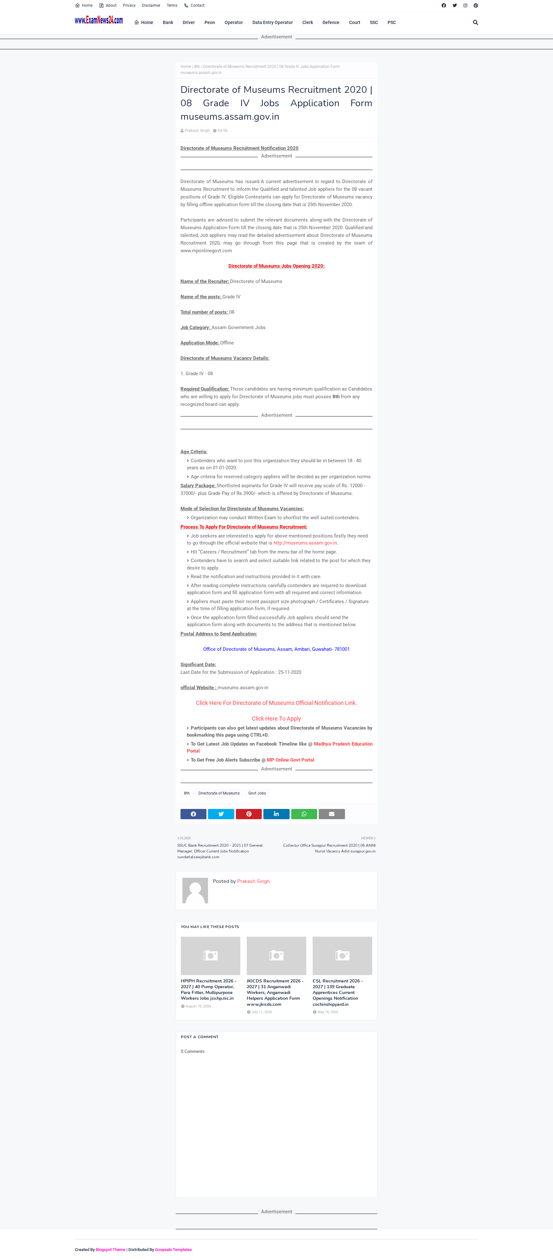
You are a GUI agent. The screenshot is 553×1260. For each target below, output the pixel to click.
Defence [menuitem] (331, 22)
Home (87, 5)
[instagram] (465, 5)
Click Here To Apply (276, 718)
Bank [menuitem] (168, 22)
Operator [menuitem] (234, 22)
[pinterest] (475, 5)
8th (197, 66)
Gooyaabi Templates (173, 1249)
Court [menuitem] (354, 22)
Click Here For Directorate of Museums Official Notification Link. (276, 702)
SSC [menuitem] (374, 22)
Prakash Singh (197, 130)
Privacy (129, 5)
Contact (197, 5)
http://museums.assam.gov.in (305, 543)
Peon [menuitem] (209, 22)
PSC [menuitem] (392, 22)
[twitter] (455, 5)
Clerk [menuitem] (307, 22)
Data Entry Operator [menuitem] (272, 22)
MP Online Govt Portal (290, 760)
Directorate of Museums (219, 793)
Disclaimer (151, 5)
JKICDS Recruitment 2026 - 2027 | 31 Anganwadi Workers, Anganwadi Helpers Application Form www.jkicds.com (275, 992)
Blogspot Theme (110, 1249)
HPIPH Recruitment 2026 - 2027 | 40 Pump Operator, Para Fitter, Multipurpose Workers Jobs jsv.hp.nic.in (208, 990)
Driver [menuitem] (189, 22)
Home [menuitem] (147, 22)
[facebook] (444, 5)
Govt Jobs (257, 793)
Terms (172, 5)
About (111, 5)
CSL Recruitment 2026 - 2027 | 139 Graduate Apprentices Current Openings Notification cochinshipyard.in (338, 992)
